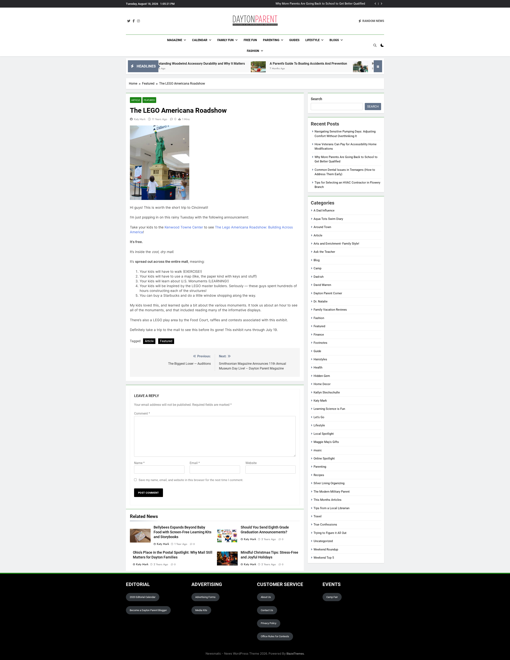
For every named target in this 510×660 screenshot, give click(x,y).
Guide (317, 351)
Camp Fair (332, 597)
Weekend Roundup (326, 549)
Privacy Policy (268, 623)
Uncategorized (323, 541)
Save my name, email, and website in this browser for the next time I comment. (191, 480)
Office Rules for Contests (275, 636)
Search (316, 99)
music (318, 450)
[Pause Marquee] (378, 66)
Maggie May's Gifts (326, 442)
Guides (294, 40)
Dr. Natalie (321, 301)
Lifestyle (312, 40)
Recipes (319, 475)
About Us (266, 597)
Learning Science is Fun (329, 409)
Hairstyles (320, 359)
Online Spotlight (324, 458)
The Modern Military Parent (332, 491)
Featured (149, 100)
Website (251, 463)
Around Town (322, 227)
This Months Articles (327, 500)
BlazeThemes (295, 653)
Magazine (174, 40)
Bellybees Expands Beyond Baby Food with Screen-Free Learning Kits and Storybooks (182, 532)
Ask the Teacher (324, 252)
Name (139, 463)
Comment (142, 413)
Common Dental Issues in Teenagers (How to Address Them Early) (320, 3)
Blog (317, 260)
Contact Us (267, 610)
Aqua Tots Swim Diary (328, 219)
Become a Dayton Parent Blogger (148, 610)
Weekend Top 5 (324, 557)
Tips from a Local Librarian (331, 508)
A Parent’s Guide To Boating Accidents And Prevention (279, 63)
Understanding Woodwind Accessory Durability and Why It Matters (168, 63)
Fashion (253, 51)
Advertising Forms (205, 597)
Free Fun (250, 40)
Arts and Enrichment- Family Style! (336, 243)
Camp (317, 268)
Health (318, 367)
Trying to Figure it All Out (330, 533)
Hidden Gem (322, 376)
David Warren (322, 285)
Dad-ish (319, 277)
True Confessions (325, 524)
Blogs (334, 40)
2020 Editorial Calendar (142, 597)
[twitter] (128, 21)
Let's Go (319, 417)
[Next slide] (381, 3)
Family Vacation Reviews (330, 309)
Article (135, 100)
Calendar (199, 40)
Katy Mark (139, 119)
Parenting (271, 40)
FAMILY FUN (225, 40)
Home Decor (322, 384)
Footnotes (320, 343)
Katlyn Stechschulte (327, 392)
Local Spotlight (324, 434)
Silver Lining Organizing (329, 483)
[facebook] (133, 21)
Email (195, 463)
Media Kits (201, 610)
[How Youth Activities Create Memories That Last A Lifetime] (331, 68)
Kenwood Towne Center (184, 227)
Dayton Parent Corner (328, 293)
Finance (319, 334)
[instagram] (138, 21)
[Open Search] (375, 45)
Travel (318, 516)
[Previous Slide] (375, 3)
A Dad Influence (324, 210)
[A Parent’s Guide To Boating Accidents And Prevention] (229, 68)
